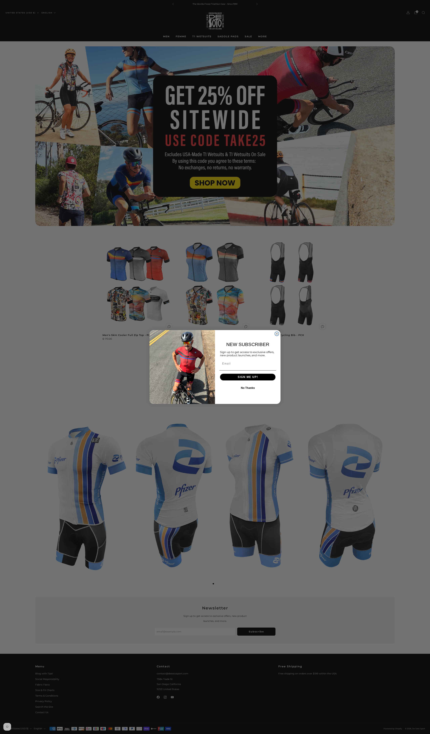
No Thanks (248, 387)
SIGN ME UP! (248, 377)
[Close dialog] (277, 334)
